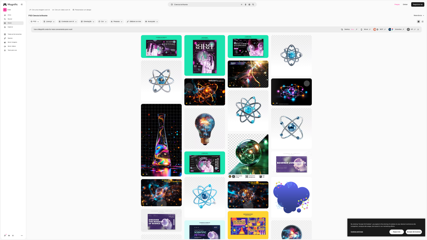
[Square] (422, 21)
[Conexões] (5, 235)
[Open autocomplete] (171, 4)
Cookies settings (357, 232)
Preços (397, 4)
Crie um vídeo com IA (62, 10)
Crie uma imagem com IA (41, 10)
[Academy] (9, 235)
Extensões (398, 29)
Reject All (396, 232)
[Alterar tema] (13, 235)
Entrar (405, 4)
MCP (381, 29)
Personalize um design (83, 10)
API (412, 29)
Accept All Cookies (414, 232)
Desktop (349, 29)
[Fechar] (418, 29)
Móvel (366, 29)
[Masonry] (418, 21)
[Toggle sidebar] (22, 4)
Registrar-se (418, 4)
